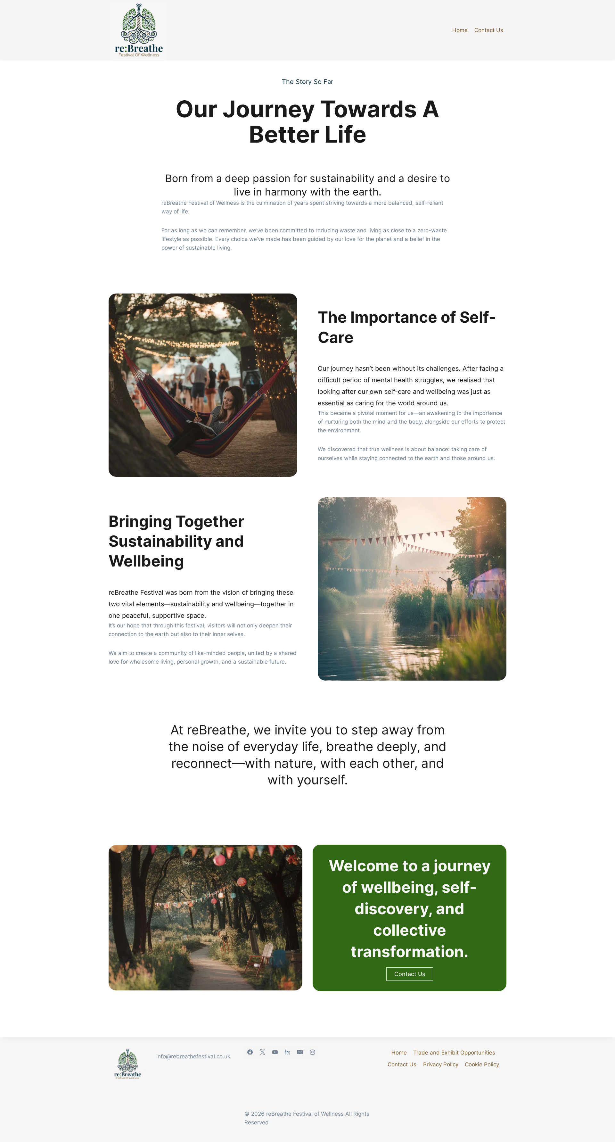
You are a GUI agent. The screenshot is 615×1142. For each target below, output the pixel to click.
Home (460, 30)
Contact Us (488, 30)
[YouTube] (274, 1052)
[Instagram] (312, 1052)
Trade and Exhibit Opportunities (454, 1052)
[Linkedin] (287, 1052)
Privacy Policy (440, 1064)
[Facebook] (249, 1052)
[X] (262, 1052)
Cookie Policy (482, 1064)
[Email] (299, 1052)
